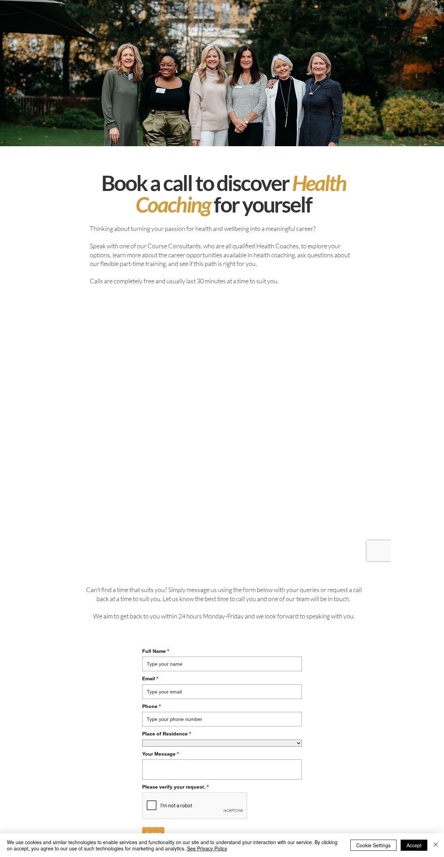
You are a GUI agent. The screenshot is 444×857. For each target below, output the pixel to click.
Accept (414, 845)
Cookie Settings (373, 845)
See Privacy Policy (207, 848)
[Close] (436, 845)
